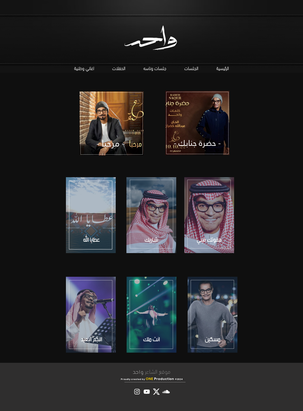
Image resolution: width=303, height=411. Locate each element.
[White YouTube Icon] (146, 391)
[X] (156, 391)
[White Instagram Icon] (137, 391)
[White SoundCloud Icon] (166, 391)
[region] (111, 124)
